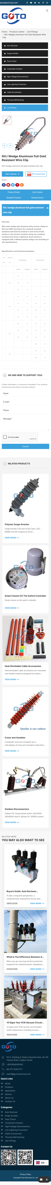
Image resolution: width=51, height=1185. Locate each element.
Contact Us (10, 1101)
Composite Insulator (14, 69)
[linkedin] (39, 3)
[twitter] (35, 3)
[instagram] (47, 3)
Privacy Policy (25, 1174)
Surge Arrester (12, 53)
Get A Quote (37, 192)
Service (8, 1094)
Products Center (17, 31)
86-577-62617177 (14, 1069)
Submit (25, 446)
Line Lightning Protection (16, 84)
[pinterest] (43, 3)
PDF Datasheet (38, 174)
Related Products (13, 198)
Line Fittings (32, 31)
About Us (9, 1098)
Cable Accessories (14, 92)
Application (10, 1090)
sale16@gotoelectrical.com (19, 1074)
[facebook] (27, 3)
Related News (37, 198)
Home (4, 31)
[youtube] (31, 3)
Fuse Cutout (11, 61)
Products (9, 1087)
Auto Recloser (12, 46)
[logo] (14, 17)
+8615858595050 (15, 1064)
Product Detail (14, 192)
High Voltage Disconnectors (17, 77)
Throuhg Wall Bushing (15, 100)
